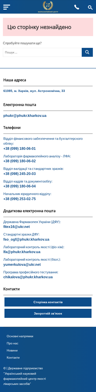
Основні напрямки (20, 336)
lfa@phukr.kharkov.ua (21, 252)
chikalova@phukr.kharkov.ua (28, 277)
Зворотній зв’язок (48, 313)
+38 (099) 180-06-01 (19, 148)
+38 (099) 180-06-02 (19, 161)
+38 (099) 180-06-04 (19, 186)
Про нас (12, 343)
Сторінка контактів (48, 302)
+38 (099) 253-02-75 (19, 199)
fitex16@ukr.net (16, 227)
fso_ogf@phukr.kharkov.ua (26, 239)
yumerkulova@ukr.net (22, 264)
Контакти (13, 357)
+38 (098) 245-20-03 (19, 174)
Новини (12, 350)
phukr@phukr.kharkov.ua (24, 116)
